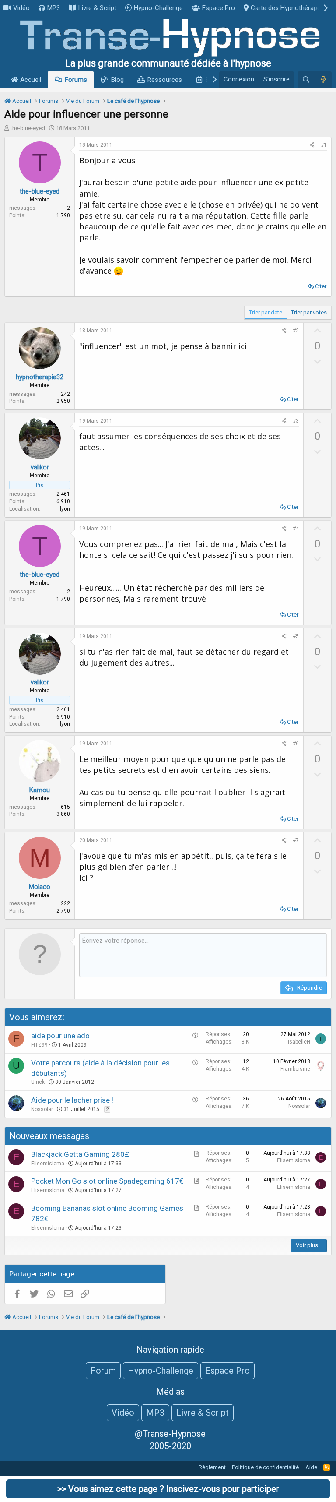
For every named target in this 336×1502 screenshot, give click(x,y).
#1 (324, 145)
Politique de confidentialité (265, 1467)
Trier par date (265, 312)
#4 (296, 528)
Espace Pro (218, 8)
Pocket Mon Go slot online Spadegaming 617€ (107, 1181)
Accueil (29, 80)
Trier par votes (309, 312)
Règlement (212, 1467)
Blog (117, 80)
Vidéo (21, 8)
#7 (296, 840)
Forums (76, 80)
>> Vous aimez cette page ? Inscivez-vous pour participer (168, 1489)
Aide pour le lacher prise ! (72, 1100)
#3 (296, 421)
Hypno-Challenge (158, 8)
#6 (296, 743)
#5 (296, 636)
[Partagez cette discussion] (312, 145)
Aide (311, 1467)
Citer (320, 286)
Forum (103, 1370)
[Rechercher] (306, 79)
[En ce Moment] (323, 79)
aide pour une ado (60, 1035)
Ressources (164, 80)
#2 (296, 331)
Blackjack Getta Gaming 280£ (80, 1154)
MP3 (53, 8)
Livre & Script (97, 8)
